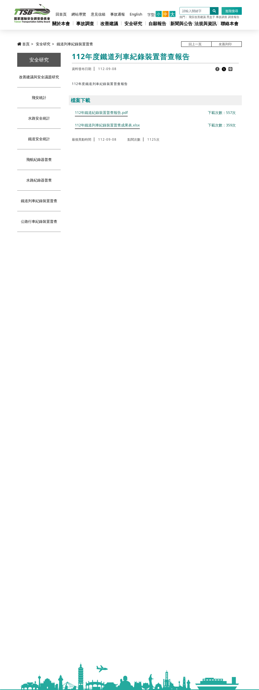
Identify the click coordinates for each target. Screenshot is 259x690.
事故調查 (221, 17)
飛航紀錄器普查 (39, 159)
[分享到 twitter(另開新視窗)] (224, 69)
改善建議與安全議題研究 (39, 76)
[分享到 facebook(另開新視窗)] (217, 69)
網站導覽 (78, 14)
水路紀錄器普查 (39, 180)
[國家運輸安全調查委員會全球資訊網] (32, 12)
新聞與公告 (181, 23)
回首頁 (61, 14)
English (136, 14)
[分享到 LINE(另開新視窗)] (230, 69)
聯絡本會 (230, 23)
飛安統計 (39, 97)
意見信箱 (98, 14)
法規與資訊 (205, 23)
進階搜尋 (231, 11)
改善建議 (109, 23)
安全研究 (133, 23)
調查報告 (233, 17)
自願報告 (157, 23)
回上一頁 (195, 44)
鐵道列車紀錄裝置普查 (75, 43)
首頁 (25, 43)
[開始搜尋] (214, 11)
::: (57, 6)
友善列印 (225, 44)
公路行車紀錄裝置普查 (39, 221)
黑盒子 (211, 17)
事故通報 (117, 14)
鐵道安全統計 (39, 138)
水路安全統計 (39, 118)
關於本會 (61, 23)
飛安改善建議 (197, 17)
